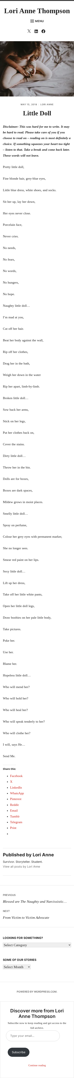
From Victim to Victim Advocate (26, 914)
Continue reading (37, 1065)
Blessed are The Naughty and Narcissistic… (35, 898)
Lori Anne (47, 104)
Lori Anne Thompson (37, 11)
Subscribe (18, 1052)
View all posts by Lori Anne (21, 866)
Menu (39, 21)
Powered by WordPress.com (37, 991)
